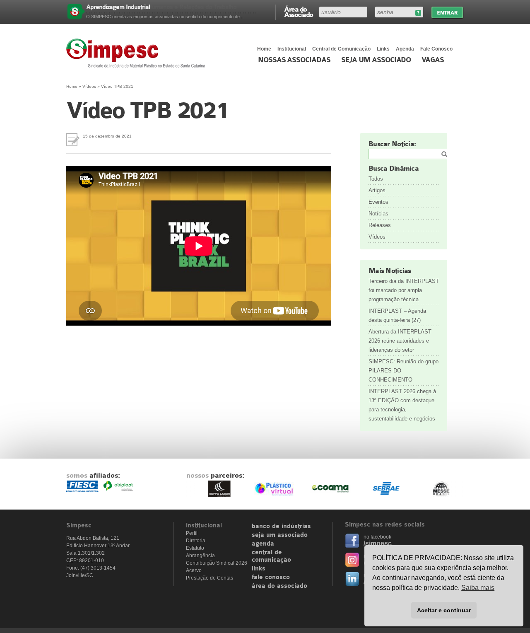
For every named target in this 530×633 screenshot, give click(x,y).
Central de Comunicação (341, 49)
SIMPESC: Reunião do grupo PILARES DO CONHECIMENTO (403, 370)
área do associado (279, 586)
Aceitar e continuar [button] (444, 610)
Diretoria (195, 541)
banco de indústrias (281, 526)
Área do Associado (298, 11)
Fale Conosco (436, 49)
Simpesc (137, 53)
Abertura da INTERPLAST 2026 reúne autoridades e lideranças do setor (400, 341)
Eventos (378, 202)
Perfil (192, 533)
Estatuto (195, 548)
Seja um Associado (376, 60)
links (258, 569)
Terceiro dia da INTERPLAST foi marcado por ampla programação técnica (404, 290)
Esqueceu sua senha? (418, 13)
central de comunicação (271, 556)
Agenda (405, 49)
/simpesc (378, 543)
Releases (380, 225)
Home (264, 49)
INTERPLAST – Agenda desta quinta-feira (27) (397, 315)
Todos (376, 179)
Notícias (378, 213)
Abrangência (200, 555)
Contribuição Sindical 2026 (216, 563)
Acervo (194, 570)
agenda (263, 544)
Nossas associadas (294, 60)
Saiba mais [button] (477, 587)
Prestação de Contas (209, 578)
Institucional (291, 49)
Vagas (433, 60)
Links (383, 49)
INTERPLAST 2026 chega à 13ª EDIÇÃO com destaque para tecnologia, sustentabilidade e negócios (402, 405)
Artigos (377, 190)
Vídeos (89, 86)
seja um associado (280, 535)
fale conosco (271, 577)
